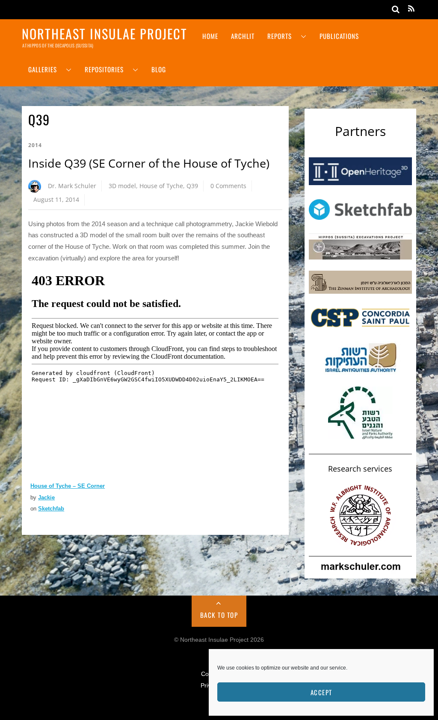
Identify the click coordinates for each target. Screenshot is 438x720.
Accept (321, 692)
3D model (122, 186)
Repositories (104, 69)
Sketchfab (51, 508)
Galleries (42, 69)
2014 (35, 145)
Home (210, 36)
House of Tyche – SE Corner (67, 486)
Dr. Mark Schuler (72, 186)
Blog (158, 69)
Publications (339, 36)
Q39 (192, 186)
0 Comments (228, 186)
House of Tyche (161, 186)
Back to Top (219, 615)
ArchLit (243, 36)
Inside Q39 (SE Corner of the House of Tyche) (148, 163)
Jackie (46, 497)
